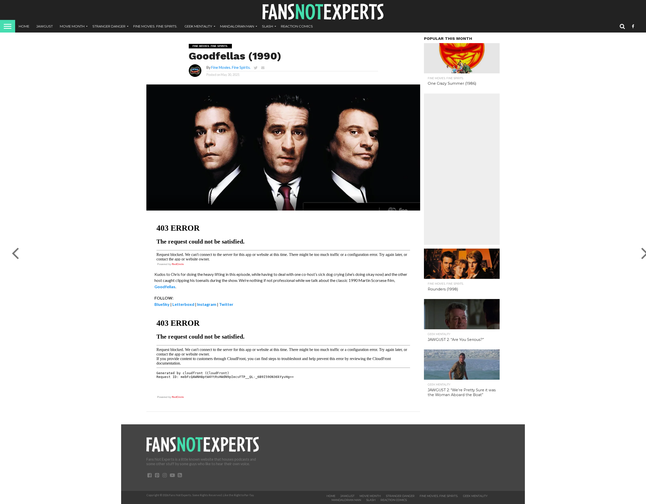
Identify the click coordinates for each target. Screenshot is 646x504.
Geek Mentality (198, 26)
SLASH (267, 26)
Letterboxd (183, 304)
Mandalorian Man (237, 26)
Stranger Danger (108, 26)
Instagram (206, 304)
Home (24, 26)
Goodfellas (164, 286)
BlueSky (162, 304)
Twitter (226, 304)
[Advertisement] (462, 169)
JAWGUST (44, 26)
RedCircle (178, 264)
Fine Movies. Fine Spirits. (155, 26)
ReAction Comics (297, 26)
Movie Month (72, 26)
